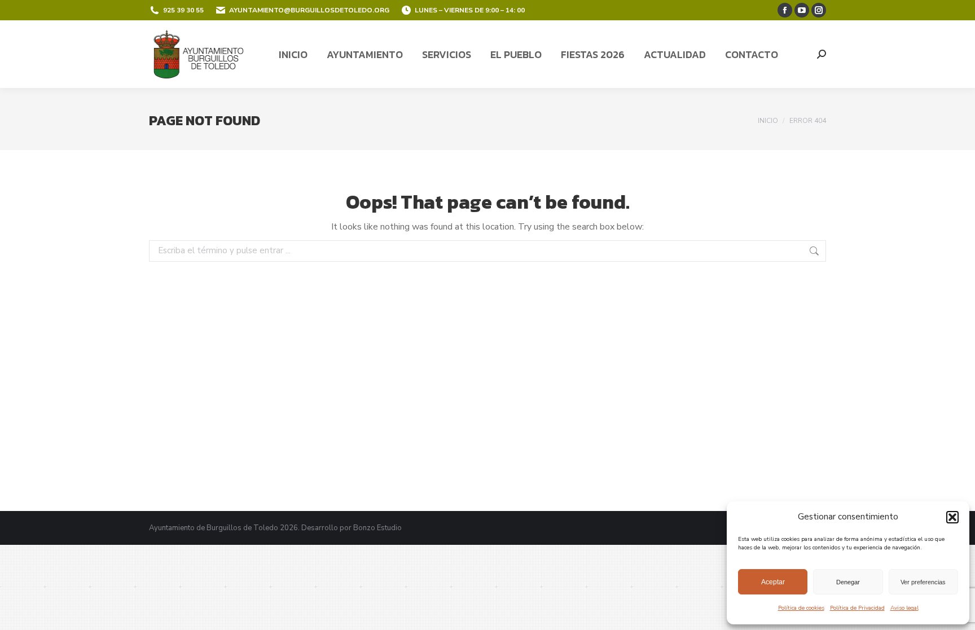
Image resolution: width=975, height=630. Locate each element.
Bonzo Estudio (377, 528)
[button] (952, 517)
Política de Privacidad (857, 608)
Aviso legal (904, 608)
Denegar (848, 582)
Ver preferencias (923, 582)
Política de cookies (801, 608)
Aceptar (773, 582)
